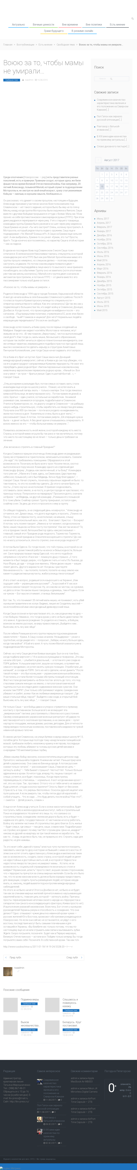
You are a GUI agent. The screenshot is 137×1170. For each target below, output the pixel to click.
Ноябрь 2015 (104, 285)
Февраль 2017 (104, 227)
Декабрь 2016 (104, 235)
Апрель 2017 (104, 223)
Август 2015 (103, 297)
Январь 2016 (104, 277)
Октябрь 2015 (104, 289)
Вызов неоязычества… (30, 1024)
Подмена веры (30, 999)
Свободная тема (66, 44)
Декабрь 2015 (104, 281)
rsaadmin (29, 80)
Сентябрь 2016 (105, 247)
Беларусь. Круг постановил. (72, 1024)
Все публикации (25, 44)
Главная (7, 44)
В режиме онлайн (82, 30)
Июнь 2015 (103, 306)
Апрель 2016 (104, 264)
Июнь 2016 (103, 256)
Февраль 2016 (104, 272)
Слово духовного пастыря (111, 146)
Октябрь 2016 (104, 243)
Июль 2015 (103, 302)
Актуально (18, 24)
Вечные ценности (43, 24)
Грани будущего (54, 30)
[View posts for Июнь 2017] (98, 160)
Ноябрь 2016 (104, 239)
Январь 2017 (104, 231)
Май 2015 (102, 310)
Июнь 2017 (103, 218)
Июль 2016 (103, 252)
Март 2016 (102, 268)
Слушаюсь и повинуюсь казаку (70, 1003)
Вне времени (70, 24)
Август (111, 160)
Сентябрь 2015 (105, 293)
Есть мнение (117, 24)
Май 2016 (102, 260)
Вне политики (94, 24)
